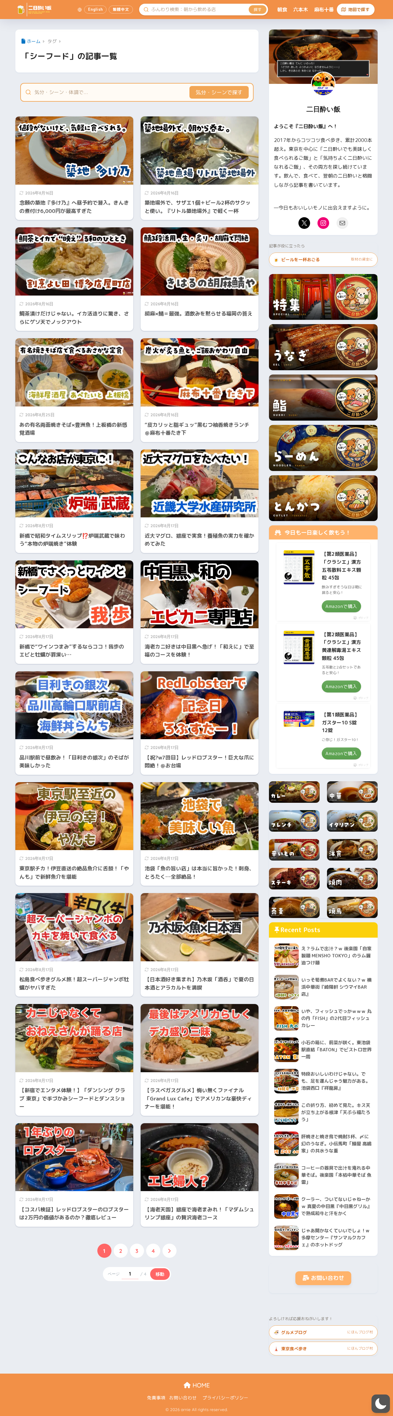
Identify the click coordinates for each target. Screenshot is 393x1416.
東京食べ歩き (323, 1348)
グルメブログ (323, 1332)
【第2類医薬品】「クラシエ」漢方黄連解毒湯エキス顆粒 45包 (341, 646)
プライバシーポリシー (225, 1397)
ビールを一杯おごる (323, 259)
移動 (160, 1274)
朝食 (282, 9)
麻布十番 (324, 9)
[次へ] (169, 1251)
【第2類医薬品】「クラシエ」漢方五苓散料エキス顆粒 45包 (341, 566)
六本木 (300, 9)
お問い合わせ (327, 1278)
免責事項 (156, 1397)
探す (258, 9)
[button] (381, 1403)
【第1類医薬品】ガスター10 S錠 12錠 (340, 722)
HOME (200, 1385)
